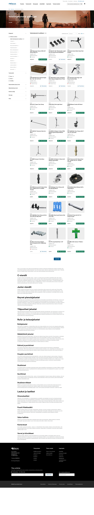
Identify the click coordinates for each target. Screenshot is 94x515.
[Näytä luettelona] (83, 33)
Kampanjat (61, 454)
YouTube (35, 458)
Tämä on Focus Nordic (50, 451)
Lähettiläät (61, 451)
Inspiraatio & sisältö (63, 453)
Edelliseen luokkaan (13, 36)
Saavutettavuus (49, 454)
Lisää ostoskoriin (43, 59)
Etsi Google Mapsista (15, 460)
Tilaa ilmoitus (62, 59)
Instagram (35, 454)
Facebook (35, 456)
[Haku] (81, 4)
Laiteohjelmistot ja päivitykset (62, 461)
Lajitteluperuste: (65, 33)
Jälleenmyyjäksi (49, 453)
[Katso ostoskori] (84, 4)
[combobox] (75, 4)
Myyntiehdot (43, 484)
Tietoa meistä (65, 1)
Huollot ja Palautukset (52, 484)
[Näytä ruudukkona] (82, 33)
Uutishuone (75, 1)
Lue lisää (10, 22)
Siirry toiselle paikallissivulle (64, 472)
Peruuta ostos (62, 484)
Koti (9, 9)
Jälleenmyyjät (81, 1)
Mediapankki (61, 458)
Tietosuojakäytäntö (79, 484)
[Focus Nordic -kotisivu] (12, 4)
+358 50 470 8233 (37, 453)
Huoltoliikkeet (70, 484)
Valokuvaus (12, 9)
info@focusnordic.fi (37, 451)
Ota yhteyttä (70, 1)
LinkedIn (35, 460)
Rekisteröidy (49, 474)
